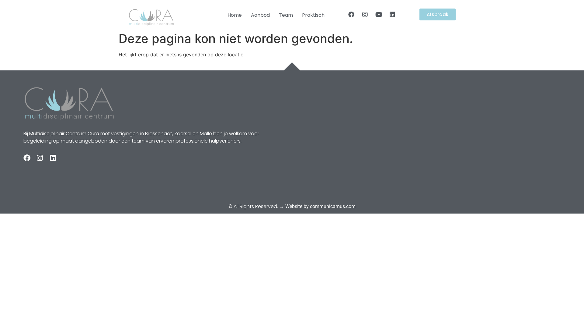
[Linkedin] (392, 15)
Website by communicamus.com (320, 206)
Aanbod (260, 15)
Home (235, 15)
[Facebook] (351, 15)
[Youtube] (379, 15)
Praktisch (313, 15)
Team (286, 15)
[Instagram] (365, 15)
